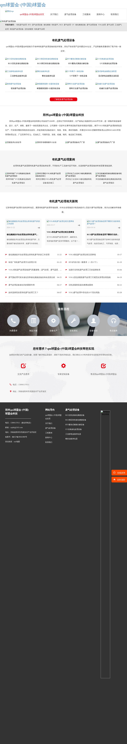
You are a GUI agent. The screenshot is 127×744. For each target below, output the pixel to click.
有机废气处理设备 (17, 29)
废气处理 (67, 25)
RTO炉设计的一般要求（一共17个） (95, 262)
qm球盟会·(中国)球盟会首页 (32, 14)
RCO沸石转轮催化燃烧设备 (75, 420)
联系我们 (115, 14)
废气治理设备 (92, 25)
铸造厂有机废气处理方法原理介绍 (35, 262)
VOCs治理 (102, 25)
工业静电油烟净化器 (73, 434)
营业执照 (8, 442)
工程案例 (86, 14)
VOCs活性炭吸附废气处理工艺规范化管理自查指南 (95, 277)
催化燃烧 (47, 25)
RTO (29, 25)
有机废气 (54, 25)
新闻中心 (101, 14)
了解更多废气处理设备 (63, 99)
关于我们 (54, 14)
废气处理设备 (70, 14)
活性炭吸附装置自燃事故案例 (95, 285)
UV (73, 25)
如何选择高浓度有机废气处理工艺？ (35, 292)
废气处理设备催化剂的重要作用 (35, 285)
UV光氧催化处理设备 (73, 429)
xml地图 (17, 442)
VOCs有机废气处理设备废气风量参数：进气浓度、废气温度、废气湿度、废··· (33, 271)
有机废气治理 (39, 29)
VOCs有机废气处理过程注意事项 (95, 255)
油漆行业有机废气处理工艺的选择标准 (95, 270)
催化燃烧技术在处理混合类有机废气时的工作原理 (35, 255)
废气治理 (110, 25)
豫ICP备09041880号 (19, 437)
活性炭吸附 (29, 29)
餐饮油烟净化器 (71, 439)
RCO (61, 25)
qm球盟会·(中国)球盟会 (23, 4)
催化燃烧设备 (80, 25)
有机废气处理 (21, 25)
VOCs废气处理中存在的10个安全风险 (95, 292)
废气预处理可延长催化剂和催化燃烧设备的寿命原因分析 (35, 277)
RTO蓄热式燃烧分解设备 (74, 425)
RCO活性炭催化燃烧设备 (74, 415)
